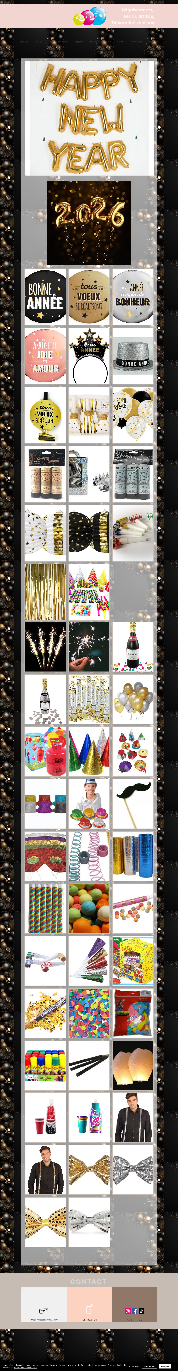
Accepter (165, 1366)
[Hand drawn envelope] (43, 1310)
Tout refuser (149, 1366)
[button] (45, 297)
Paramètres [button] (134, 1366)
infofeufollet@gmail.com (44, 1320)
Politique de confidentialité (25, 1367)
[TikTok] (141, 1311)
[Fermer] (174, 1366)
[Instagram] (128, 1311)
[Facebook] (134, 1311)
